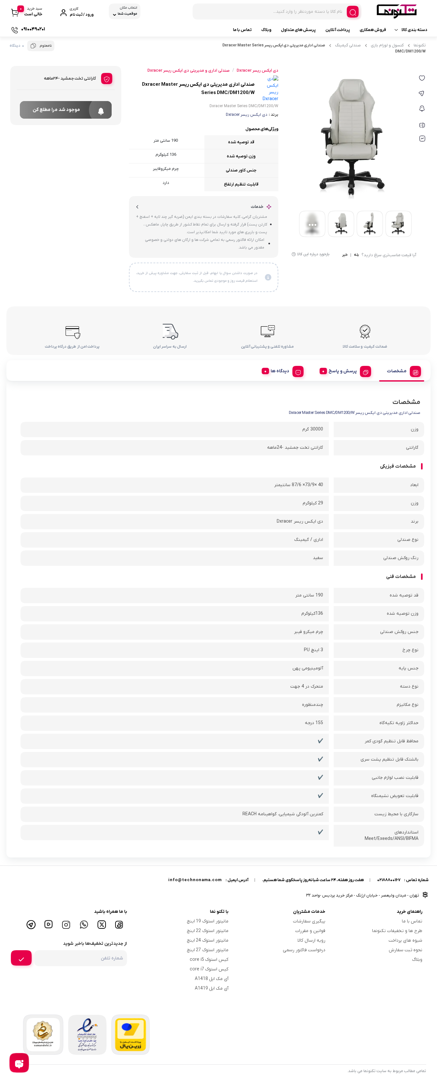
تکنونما (420, 45)
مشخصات (397, 371)
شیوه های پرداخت (405, 940)
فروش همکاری (373, 30)
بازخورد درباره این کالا (313, 254)
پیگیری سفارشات (309, 921)
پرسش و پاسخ (343, 371)
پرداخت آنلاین (337, 30)
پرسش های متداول (298, 30)
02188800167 (389, 880)
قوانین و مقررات (310, 931)
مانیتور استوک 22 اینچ (208, 931)
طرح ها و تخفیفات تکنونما (397, 931)
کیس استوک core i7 (209, 969)
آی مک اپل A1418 (211, 979)
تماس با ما (242, 30)
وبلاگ (266, 30)
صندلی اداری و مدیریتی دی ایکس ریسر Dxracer (188, 70)
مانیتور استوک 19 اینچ (208, 921)
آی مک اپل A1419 (211, 988)
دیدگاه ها (280, 371)
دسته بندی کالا (414, 30)
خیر (345, 255)
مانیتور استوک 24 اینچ (208, 940)
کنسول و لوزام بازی (387, 45)
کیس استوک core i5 (209, 960)
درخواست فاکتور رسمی (304, 950)
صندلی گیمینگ (348, 45)
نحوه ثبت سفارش (405, 950)
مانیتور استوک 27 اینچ (208, 950)
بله (356, 255)
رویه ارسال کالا (311, 940)
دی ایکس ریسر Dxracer (246, 114)
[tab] (401, 370)
